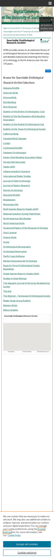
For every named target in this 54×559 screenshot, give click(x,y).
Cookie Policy (14, 535)
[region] (27, 535)
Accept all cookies (27, 544)
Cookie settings (27, 552)
